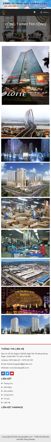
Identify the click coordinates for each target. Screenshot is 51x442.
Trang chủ (6, 30)
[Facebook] (3, 373)
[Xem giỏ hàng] (34, 12)
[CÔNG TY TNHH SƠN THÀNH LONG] (3, 12)
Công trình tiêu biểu (23, 30)
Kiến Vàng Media (27, 439)
